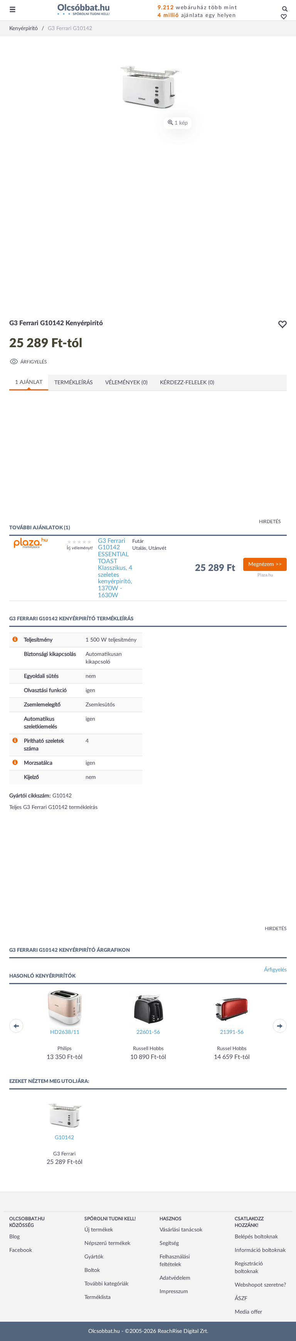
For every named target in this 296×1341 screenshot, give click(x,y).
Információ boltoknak (260, 1250)
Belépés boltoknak (256, 1237)
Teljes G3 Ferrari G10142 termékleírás (53, 807)
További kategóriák (106, 1284)
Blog (14, 1237)
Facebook (20, 1250)
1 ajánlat (28, 382)
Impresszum (174, 1291)
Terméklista (97, 1297)
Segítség (169, 1243)
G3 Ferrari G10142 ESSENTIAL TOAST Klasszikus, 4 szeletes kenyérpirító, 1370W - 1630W (115, 568)
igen (90, 690)
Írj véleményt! (80, 548)
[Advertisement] (84, 462)
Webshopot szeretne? (260, 1285)
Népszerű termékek (107, 1243)
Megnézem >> (265, 564)
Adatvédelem (175, 1278)
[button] (281, 17)
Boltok (92, 1270)
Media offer (248, 1312)
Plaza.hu (265, 575)
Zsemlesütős (100, 705)
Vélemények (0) (126, 382)
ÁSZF (241, 1298)
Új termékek (98, 1230)
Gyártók (93, 1257)
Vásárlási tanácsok (181, 1230)
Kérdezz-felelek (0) (187, 382)
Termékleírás (73, 382)
